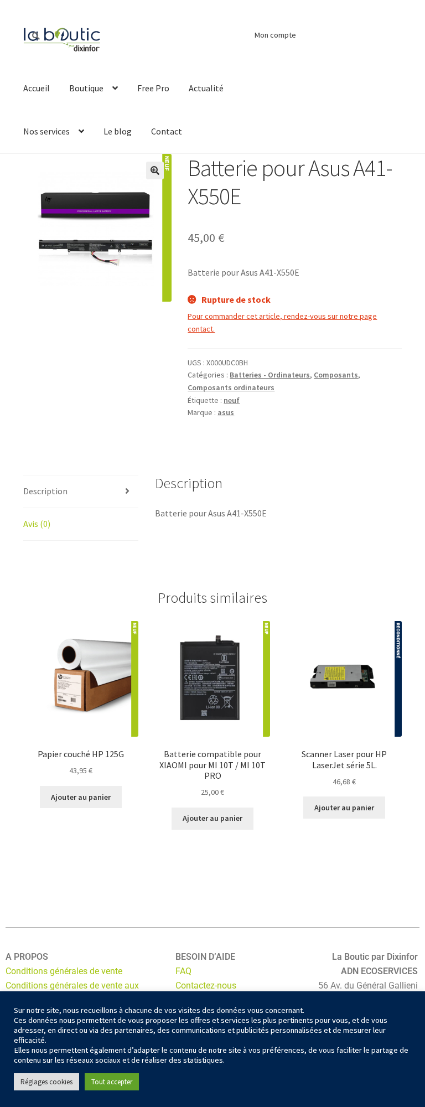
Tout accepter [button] (111, 1082)
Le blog (117, 131)
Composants (336, 375)
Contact (166, 131)
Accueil (36, 88)
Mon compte (275, 35)
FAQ (183, 971)
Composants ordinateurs (231, 387)
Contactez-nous (205, 985)
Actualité (206, 88)
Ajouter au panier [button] (81, 797)
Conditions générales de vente (64, 971)
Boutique (86, 88)
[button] (155, 170)
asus (225, 412)
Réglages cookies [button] (46, 1082)
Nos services (46, 131)
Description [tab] (45, 490)
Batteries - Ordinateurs (270, 375)
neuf (232, 400)
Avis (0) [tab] (36, 523)
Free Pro (153, 88)
